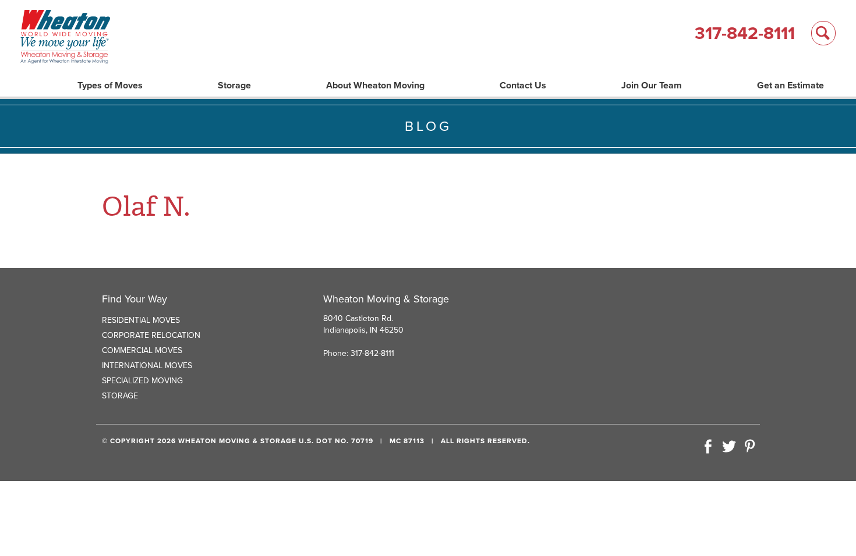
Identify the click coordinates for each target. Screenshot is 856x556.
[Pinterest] (749, 447)
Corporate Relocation (151, 335)
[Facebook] (708, 447)
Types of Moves (110, 85)
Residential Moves (141, 320)
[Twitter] (729, 447)
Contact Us (523, 85)
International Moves (147, 365)
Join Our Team (651, 85)
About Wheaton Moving (375, 85)
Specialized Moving (142, 381)
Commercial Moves (142, 350)
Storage (234, 85)
